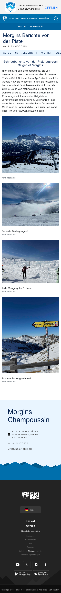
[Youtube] (17, 564)
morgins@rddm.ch (20, 448)
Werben (30, 525)
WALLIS (7, 46)
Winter (22, 26)
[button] (56, 18)
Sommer (35, 26)
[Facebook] (45, 564)
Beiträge (44, 18)
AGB (31, 543)
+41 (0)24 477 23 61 (19, 443)
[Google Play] (23, 573)
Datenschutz (30, 539)
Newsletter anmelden (30, 531)
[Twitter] (26, 564)
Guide (7, 52)
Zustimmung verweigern (30, 554)
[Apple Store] (41, 573)
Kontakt (30, 521)
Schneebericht (26, 52)
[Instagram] (36, 564)
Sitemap (30, 547)
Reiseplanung (29, 18)
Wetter (14, 18)
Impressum (30, 536)
